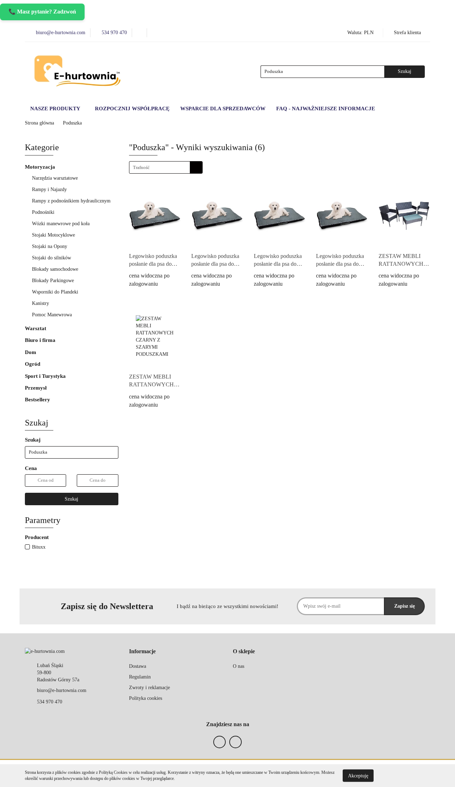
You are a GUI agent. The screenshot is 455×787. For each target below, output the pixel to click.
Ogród (33, 364)
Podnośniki (44, 212)
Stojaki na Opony (49, 246)
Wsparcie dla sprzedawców (223, 108)
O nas (238, 666)
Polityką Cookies (113, 772)
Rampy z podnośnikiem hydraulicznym (71, 201)
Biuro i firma (41, 340)
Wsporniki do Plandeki (55, 292)
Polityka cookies (145, 698)
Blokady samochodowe (55, 269)
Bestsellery (37, 399)
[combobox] (166, 167)
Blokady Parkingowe (53, 280)
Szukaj (71, 499)
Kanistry (40, 303)
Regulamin (140, 677)
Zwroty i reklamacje (149, 687)
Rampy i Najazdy (50, 189)
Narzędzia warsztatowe (55, 178)
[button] (142, 651)
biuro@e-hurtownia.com (61, 690)
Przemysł (36, 388)
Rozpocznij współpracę (132, 108)
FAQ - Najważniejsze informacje (325, 108)
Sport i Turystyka (46, 376)
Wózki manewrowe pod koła (61, 223)
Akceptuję (358, 775)
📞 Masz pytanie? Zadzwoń (42, 12)
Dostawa (137, 666)
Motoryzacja (41, 167)
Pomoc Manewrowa (52, 314)
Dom (31, 352)
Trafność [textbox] (141, 167)
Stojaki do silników (51, 257)
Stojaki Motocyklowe (53, 235)
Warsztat (36, 328)
